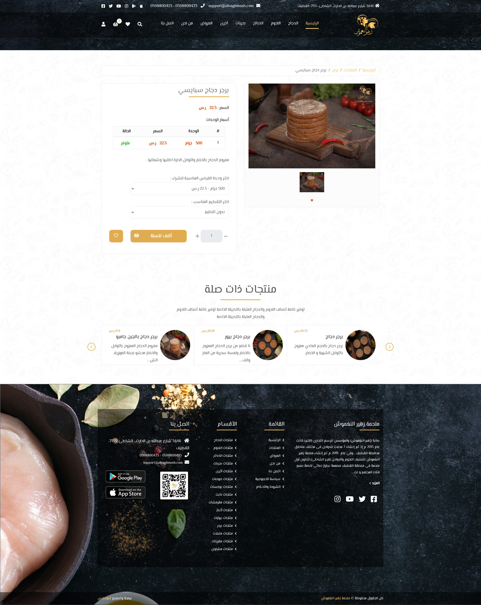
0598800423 (186, 6)
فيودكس (104, 598)
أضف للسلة (161, 236)
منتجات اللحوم (223, 448)
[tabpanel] (311, 182)
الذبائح (258, 24)
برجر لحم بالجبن (329, 337)
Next (389, 347)
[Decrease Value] (225, 235)
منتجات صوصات (222, 479)
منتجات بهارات (223, 518)
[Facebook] (105, 7)
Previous (91, 347)
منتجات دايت (224, 495)
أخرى (224, 24)
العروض (206, 24)
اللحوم (276, 24)
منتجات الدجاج (223, 440)
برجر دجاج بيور (145, 337)
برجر (335, 70)
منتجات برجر (225, 526)
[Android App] (136, 7)
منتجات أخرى (224, 471)
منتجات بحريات (223, 463)
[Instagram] (128, 7)
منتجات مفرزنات (222, 541)
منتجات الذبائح (223, 456)
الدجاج (293, 24)
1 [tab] (311, 200)
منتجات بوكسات (221, 487)
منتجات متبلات (223, 533)
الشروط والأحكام (268, 487)
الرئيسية (312, 24)
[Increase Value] (197, 235)
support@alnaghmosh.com (231, 6)
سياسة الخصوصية (267, 479)
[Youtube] (120, 7)
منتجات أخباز (224, 510)
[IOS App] (125, 492)
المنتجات (350, 70)
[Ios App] (143, 7)
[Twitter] (112, 7)
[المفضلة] (128, 24)
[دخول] (103, 24)
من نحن (187, 24)
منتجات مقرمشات (221, 502)
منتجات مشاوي (222, 549)
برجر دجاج (241, 337)
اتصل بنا (167, 24)
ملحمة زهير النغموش (335, 598)
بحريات (240, 24)
